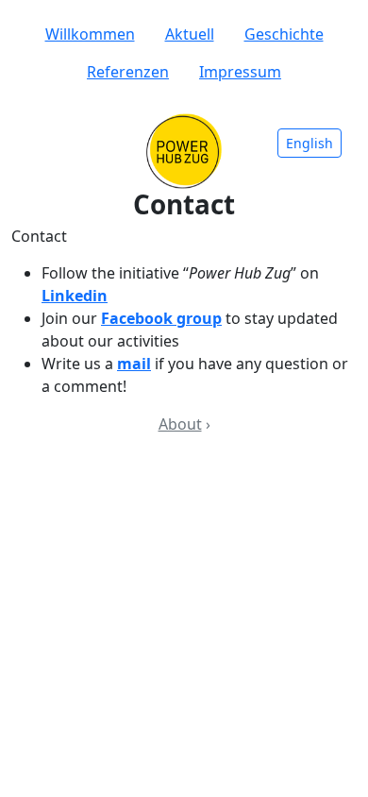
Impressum (240, 71)
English (309, 143)
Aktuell (189, 34)
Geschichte (284, 34)
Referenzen (128, 71)
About (180, 424)
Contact (39, 236)
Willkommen (90, 34)
